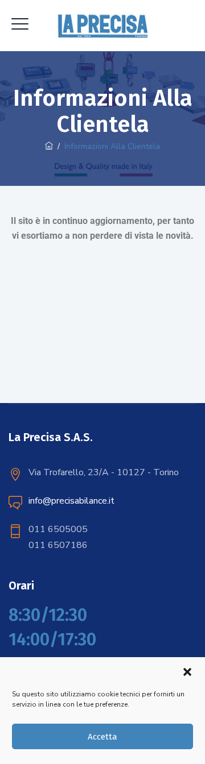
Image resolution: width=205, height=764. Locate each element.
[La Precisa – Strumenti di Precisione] (102, 25)
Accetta (102, 737)
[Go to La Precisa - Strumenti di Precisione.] (49, 146)
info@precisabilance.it (71, 501)
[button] (187, 672)
